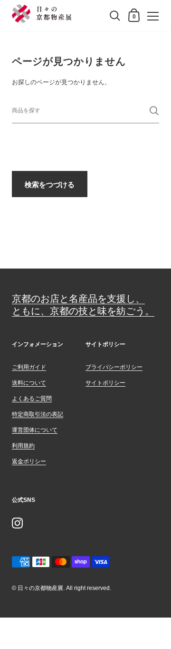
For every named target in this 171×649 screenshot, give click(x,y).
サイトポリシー (105, 382)
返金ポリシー (29, 461)
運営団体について (34, 430)
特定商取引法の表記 (37, 414)
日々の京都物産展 (40, 588)
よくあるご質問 (32, 398)
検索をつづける (50, 184)
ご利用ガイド (29, 367)
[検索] (154, 111)
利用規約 (23, 445)
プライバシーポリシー (114, 367)
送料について (29, 382)
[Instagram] (17, 522)
